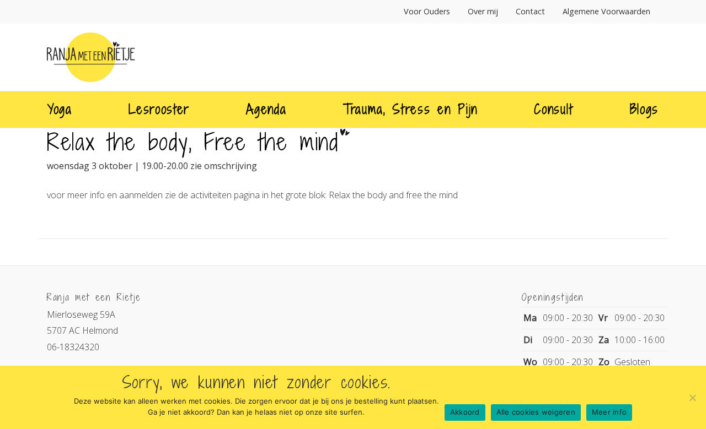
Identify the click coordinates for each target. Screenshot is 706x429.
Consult (553, 109)
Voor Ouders (427, 11)
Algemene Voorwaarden (606, 11)
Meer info (609, 412)
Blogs (644, 109)
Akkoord (465, 412)
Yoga (59, 109)
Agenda (266, 109)
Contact (530, 11)
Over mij (483, 11)
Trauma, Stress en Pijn (410, 109)
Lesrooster (159, 109)
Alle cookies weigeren (535, 412)
